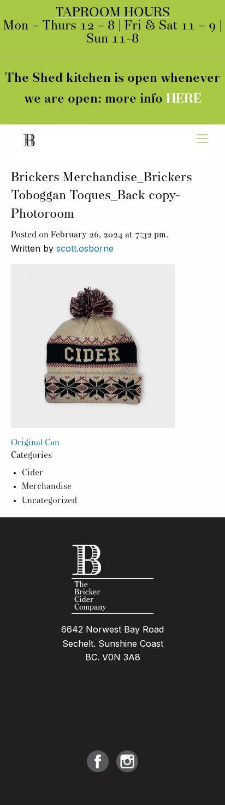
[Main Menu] (202, 138)
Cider (32, 473)
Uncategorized (49, 501)
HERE (184, 99)
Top (212, 790)
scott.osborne (85, 248)
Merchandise (47, 486)
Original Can (35, 443)
